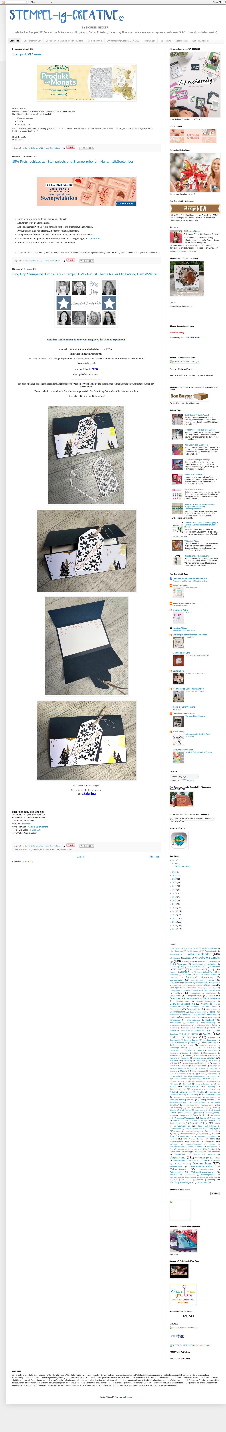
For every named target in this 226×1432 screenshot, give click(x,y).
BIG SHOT (178, 969)
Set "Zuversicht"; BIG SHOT (198, 1108)
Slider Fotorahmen (185, 1113)
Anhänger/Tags (188, 961)
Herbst (173, 1017)
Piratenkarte (212, 1074)
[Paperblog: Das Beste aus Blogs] (177, 1338)
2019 (174, 893)
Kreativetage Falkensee (208, 1045)
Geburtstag (175, 998)
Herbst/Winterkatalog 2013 (191, 1017)
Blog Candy (195, 969)
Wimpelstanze (187, 1180)
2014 (174, 911)
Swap (214, 1134)
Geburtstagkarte (193, 998)
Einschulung (191, 988)
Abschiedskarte (211, 951)
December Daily (197, 980)
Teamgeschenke (176, 1141)
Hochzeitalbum (175, 1023)
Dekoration (174, 983)
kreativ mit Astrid (180, 610)
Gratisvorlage (174, 1014)
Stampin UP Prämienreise (210, 1118)
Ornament (201, 1068)
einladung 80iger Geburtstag (192, 985)
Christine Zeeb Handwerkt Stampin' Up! (190, 579)
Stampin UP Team (199, 1123)
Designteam (187, 983)
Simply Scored (200, 1110)
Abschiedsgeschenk (194, 951)
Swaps (172, 1136)
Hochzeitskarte (175, 1025)
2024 (174, 875)
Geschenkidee (194, 1009)
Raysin (190, 1081)
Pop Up (187, 1076)
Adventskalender (199, 954)
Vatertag (197, 1154)
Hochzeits (190, 1023)
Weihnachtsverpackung (202, 1172)
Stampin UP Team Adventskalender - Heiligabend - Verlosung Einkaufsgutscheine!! (199, 506)
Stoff (174, 1134)
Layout (199, 1050)
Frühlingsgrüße (195, 993)
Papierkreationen (180, 585)
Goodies (211, 1012)
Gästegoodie (175, 996)
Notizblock (185, 1066)
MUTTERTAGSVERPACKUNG (197, 655)
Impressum (165, 41)
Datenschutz (181, 41)
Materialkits (173, 1058)
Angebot (186, 958)
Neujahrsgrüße (188, 1063)
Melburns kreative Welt (183, 750)
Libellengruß (174, 1053)
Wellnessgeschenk (208, 1175)
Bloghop (183, 972)
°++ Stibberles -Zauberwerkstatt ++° (188, 689)
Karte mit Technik (190, 1034)
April (176, 863)
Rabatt (181, 1081)
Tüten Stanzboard (210, 1149)
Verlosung (211, 1154)
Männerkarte (175, 1055)
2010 (174, 926)
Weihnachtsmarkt (206, 1169)
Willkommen (203, 1177)
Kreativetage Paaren (177, 1048)
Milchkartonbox (198, 1058)
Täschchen (212, 1136)
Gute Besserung (200, 1014)
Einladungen (210, 985)
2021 (174, 886)
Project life (195, 1079)
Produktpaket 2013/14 (180, 1079)
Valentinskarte (214, 1152)
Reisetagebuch (214, 1081)
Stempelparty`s (94, 41)
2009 (174, 929)
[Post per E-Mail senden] (64, 148)
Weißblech (173, 1175)
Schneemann (211, 1097)
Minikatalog (44, 849)
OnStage (190, 1068)
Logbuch (185, 1053)
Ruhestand (186, 1084)
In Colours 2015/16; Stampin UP (193, 1028)
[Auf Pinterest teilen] (92, 148)
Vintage (203, 1160)
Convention (174, 977)
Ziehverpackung (203, 1182)
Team (212, 1139)
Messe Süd (185, 1058)
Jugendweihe (185, 1030)
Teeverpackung (211, 1146)
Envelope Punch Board (208, 988)
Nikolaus (173, 1066)
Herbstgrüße (175, 1020)
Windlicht (199, 1180)
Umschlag (187, 1152)
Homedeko (187, 1025)
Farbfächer (197, 990)
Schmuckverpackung (193, 1097)
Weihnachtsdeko (176, 1167)
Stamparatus (184, 1115)
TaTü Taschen (189, 1139)
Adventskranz (175, 958)
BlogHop (189, 612)
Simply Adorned (185, 1110)
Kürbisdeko (188, 1050)
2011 (174, 922)
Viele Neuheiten (191, 588)
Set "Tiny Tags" (188, 1105)
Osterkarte (173, 1071)
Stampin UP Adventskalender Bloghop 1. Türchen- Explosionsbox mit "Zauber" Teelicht (201, 525)
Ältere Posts (155, 857)
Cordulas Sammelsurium (184, 714)
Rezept (175, 1084)
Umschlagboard (200, 1152)
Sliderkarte (199, 1113)
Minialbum (211, 1058)
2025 (174, 872)
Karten (207, 1033)
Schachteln (185, 1092)
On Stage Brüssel (176, 1068)
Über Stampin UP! (32, 41)
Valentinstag (179, 1154)
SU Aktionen (203, 1134)
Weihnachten (54, 849)
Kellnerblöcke (182, 1043)
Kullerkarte (213, 1048)
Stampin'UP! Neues (27, 54)
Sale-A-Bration (191, 1086)
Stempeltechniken (212, 1131)
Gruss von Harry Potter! (195, 691)
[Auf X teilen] (86, 148)
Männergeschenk (209, 1053)
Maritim (188, 1055)
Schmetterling (192, 1095)
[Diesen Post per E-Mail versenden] (80, 148)
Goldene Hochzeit (196, 1012)
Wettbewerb (191, 1177)
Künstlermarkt (175, 1050)
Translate (190, 780)
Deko (211, 980)
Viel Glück (193, 1160)
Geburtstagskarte (211, 998)
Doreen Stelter (193, 231)
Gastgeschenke (193, 995)
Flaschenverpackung (212, 990)
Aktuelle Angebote (201, 41)
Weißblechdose (189, 1175)
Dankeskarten (176, 980)
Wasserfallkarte (183, 1164)
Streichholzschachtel (187, 1134)
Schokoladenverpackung (182, 1099)
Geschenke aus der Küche (203, 1006)
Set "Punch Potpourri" (198, 1102)
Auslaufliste (212, 964)
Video (218, 1158)
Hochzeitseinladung (208, 1023)
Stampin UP (199, 1115)
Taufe (202, 1139)
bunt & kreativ (179, 732)
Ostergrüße (213, 1068)
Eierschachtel (215, 983)
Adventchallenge (176, 954)
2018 (174, 897)
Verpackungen (202, 1157)
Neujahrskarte (203, 1063)
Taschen (173, 1139)
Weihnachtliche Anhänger (195, 673)
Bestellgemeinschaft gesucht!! (196, 556)
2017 (174, 900)
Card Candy (209, 972)
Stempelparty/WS (212, 1129)
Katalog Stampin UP (193, 1040)
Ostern (183, 1071)
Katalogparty (212, 1040)
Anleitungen (149, 41)
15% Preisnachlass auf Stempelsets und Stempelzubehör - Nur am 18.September (72, 161)
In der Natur (190, 637)
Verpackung (178, 1157)
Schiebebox (212, 1092)
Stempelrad (177, 1131)
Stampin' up (184, 1126)
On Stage (213, 1066)
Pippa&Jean (199, 1074)
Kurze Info (176, 709)
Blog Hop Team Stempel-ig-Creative (199, 752)
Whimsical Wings (191, 541)
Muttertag (173, 1063)
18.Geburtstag (175, 948)
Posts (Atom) (28, 861)
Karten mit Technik (183, 1037)
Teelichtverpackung (177, 1146)
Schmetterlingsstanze (212, 1095)
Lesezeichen (211, 1050)
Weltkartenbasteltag (177, 1177)
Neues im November (180, 606)
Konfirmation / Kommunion (181, 1045)
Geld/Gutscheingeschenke (29, 849)
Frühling (178, 993)
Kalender (197, 1030)
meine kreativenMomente (184, 707)
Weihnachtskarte (178, 1169)
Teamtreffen (209, 1141)
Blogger (128, 1397)
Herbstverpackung (193, 1020)
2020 (174, 890)
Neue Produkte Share (193, 489)
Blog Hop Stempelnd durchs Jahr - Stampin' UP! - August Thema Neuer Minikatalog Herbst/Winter (84, 274)
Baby (182, 967)
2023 (174, 879)
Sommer (209, 1113)
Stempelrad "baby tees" (193, 1131)
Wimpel (214, 1177)
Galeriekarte (211, 993)
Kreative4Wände (180, 628)
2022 (174, 883)
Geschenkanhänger (177, 1006)
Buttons (199, 972)
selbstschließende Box (178, 1102)
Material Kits (212, 1055)
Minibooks (174, 1061)
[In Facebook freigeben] (89, 148)
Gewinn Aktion (211, 1009)
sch (203, 1089)
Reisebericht (200, 1081)
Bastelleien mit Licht (196, 967)
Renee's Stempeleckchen (184, 603)
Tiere (171, 1149)
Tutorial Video (175, 1152)
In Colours (174, 1028)
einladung (175, 985)
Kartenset (212, 1037)
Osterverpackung (199, 1071)
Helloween (213, 1014)
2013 (174, 915)
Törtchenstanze (193, 1149)
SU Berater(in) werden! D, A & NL (123, 41)
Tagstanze (201, 1136)
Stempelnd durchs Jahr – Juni (184, 630)
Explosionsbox (175, 990)
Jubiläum (173, 1030)
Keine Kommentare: (52, 148)
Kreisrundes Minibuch (197, 1048)
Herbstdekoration (210, 1017)
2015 (174, 908)
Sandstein (194, 1089)
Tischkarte (181, 1149)
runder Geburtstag (202, 1084)
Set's (215, 1108)
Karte (208, 1030)
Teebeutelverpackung (193, 1144)
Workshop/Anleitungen (181, 1182)
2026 (174, 860)
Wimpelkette (174, 1180)
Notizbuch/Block (199, 1066)
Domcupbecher (201, 983)
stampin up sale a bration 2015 (188, 1120)
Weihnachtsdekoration (201, 1166)
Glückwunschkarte (177, 1012)
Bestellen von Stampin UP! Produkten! (64, 41)
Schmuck (177, 1097)
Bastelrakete (178, 671)
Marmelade (200, 1055)
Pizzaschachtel (175, 1076)
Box (191, 972)
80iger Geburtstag (176, 951)
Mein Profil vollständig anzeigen (183, 251)
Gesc (215, 1004)
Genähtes (205, 1004)
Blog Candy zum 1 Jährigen (196, 445)
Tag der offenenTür (187, 1136)
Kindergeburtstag (209, 1043)
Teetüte (190, 1146)
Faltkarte (187, 990)
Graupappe (186, 1014)
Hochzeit (209, 1020)
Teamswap (194, 1141)
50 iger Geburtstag (209, 948)
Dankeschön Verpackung (199, 977)
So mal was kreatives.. (193, 475)
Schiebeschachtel (176, 1095)
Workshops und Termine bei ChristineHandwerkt (191, 581)
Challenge (186, 974)
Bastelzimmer (215, 967)
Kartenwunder (175, 1040)
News (215, 1063)
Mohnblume (201, 1061)
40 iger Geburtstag (191, 948)
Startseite (14, 41)
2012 (174, 918)
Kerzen (194, 1043)
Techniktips (173, 1144)
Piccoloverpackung (184, 1074)
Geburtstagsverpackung (205, 1001)
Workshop (211, 1180)
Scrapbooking (207, 1099)
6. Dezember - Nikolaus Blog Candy (199, 430)
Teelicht (212, 1144)
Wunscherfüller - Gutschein (196, 716)
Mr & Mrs (213, 1061)
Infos (212, 1027)
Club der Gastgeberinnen (206, 974)
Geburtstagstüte (182, 1001)
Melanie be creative (181, 653)
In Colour (213, 1025)
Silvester (173, 1110)
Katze (172, 1043)
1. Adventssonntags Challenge (197, 460)
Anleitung (202, 961)
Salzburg (211, 1087)
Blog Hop (209, 969)
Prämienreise (215, 1076)
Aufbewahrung (197, 964)
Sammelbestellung (177, 1089)
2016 (174, 904)
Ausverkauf (174, 967)
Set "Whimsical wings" (206, 1105)
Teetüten (199, 1146)
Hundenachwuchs (200, 1025)
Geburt (212, 996)
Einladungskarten (176, 988)
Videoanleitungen (178, 1160)
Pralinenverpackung (200, 1076)
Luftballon (196, 1053)
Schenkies (200, 1092)
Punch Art (206, 1079)
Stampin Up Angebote (186, 1118)
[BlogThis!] (83, 148)
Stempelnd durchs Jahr (193, 1129)
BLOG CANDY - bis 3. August (196, 415)
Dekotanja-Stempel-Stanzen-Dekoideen (190, 635)
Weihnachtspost (66, 849)
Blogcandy (173, 972)
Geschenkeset (176, 1009)
